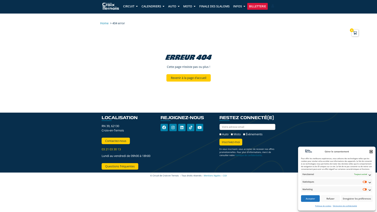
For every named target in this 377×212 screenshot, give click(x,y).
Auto (172, 6)
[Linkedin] (182, 127)
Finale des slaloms (214, 6)
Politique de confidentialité (248, 155)
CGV (225, 175)
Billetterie (257, 6)
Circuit (128, 6)
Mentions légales (212, 175)
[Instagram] (173, 127)
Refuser (330, 198)
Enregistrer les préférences (357, 198)
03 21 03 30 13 (111, 149)
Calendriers (151, 6)
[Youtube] (199, 127)
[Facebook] (164, 127)
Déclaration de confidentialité (345, 206)
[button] (371, 151)
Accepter (310, 198)
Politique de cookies (323, 206)
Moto (187, 6)
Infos (237, 6)
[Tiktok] (190, 127)
